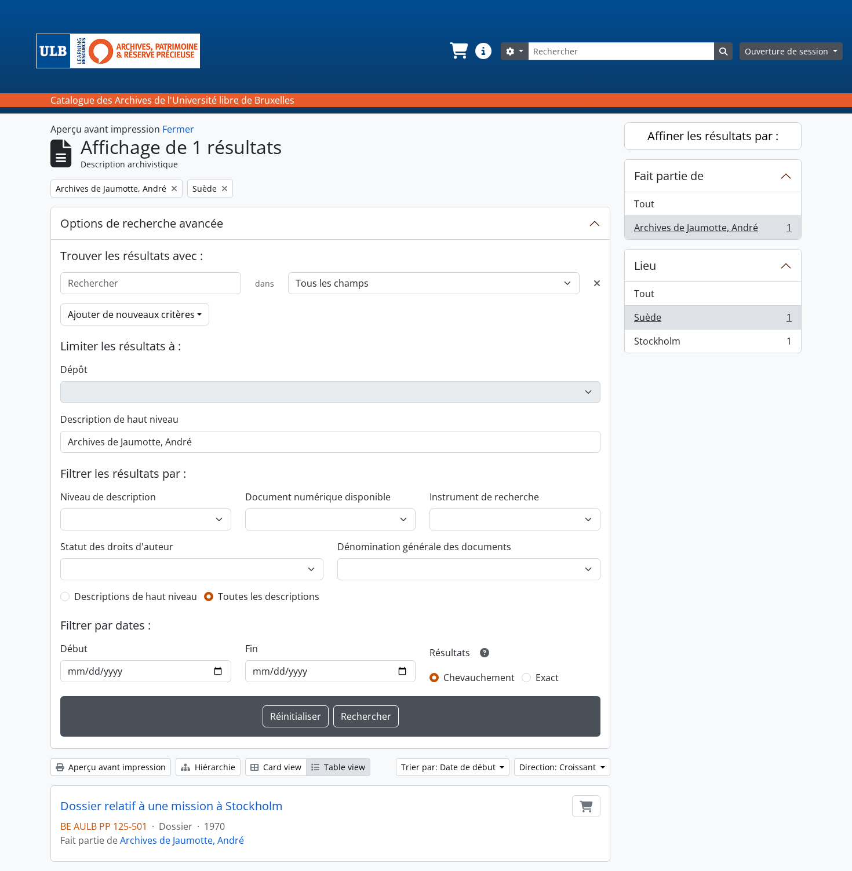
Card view (281, 767)
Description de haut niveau (119, 419)
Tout (644, 203)
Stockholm (712, 344)
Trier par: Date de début (449, 767)
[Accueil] (122, 51)
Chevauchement (479, 677)
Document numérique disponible (318, 497)
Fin (251, 648)
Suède (712, 320)
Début (74, 648)
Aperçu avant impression (116, 767)
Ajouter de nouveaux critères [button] (131, 314)
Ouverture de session (788, 51)
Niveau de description (108, 497)
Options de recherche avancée (141, 223)
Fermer (178, 129)
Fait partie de (669, 176)
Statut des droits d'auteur (116, 546)
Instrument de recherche (484, 497)
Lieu (645, 265)
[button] (458, 51)
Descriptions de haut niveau (135, 596)
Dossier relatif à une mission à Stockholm (171, 806)
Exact (547, 677)
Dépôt (74, 369)
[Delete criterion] (597, 283)
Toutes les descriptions (268, 596)
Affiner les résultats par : (712, 136)
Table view (343, 767)
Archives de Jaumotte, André (182, 840)
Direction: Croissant (558, 767)
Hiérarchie (213, 767)
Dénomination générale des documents (424, 546)
